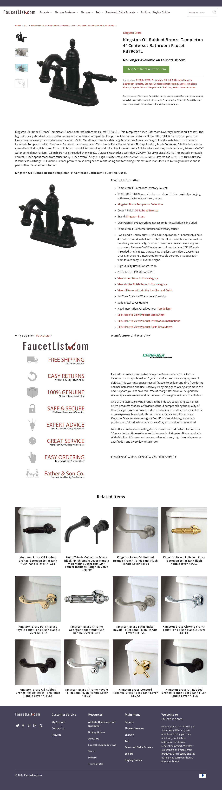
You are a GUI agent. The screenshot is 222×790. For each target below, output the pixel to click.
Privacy (92, 757)
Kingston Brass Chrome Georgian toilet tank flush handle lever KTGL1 (86, 599)
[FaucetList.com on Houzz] (40, 726)
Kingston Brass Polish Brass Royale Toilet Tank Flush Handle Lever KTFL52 (38, 599)
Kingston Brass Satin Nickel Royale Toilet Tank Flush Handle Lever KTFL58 (135, 599)
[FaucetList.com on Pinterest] (29, 726)
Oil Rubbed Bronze (146, 210)
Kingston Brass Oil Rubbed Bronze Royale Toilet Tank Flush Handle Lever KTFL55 (38, 662)
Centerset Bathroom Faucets (170, 83)
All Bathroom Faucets (180, 80)
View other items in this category (138, 278)
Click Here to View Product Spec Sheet (141, 315)
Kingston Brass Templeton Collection (150, 87)
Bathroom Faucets (133, 83)
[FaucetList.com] (19, 12)
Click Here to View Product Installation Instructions (149, 321)
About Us (93, 738)
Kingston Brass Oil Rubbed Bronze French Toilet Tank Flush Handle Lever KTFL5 (184, 662)
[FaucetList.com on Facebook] (23, 726)
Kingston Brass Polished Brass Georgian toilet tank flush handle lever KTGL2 (184, 530)
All (165, 80)
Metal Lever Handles (184, 87)
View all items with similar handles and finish (145, 290)
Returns (56, 734)
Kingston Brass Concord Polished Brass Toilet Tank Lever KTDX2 (135, 662)
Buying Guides (161, 12)
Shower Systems (65, 12)
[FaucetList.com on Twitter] (17, 726)
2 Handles (157, 80)
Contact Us (58, 728)
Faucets (44, 12)
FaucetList (43, 335)
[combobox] (202, 12)
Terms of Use (95, 763)
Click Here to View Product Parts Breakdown (145, 327)
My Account (58, 722)
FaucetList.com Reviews (102, 744)
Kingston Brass (132, 33)
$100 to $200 (143, 80)
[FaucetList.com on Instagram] (35, 726)
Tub (98, 12)
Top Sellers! (164, 308)
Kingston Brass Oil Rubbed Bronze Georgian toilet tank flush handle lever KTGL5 (38, 530)
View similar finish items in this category (142, 284)
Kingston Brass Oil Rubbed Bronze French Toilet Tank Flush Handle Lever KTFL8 (135, 530)
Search (92, 751)
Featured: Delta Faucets (120, 12)
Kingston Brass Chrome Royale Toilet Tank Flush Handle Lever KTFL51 (86, 662)
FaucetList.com (33, 775)
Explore (145, 12)
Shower (86, 12)
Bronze (148, 83)
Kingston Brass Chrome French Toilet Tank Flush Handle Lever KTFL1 (184, 599)
